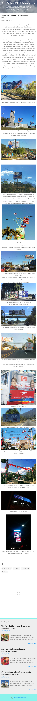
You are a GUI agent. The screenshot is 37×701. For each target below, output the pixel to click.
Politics (4, 572)
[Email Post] (2, 565)
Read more (32, 643)
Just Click (16, 568)
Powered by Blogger (19, 697)
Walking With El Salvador (18, 3)
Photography (25, 568)
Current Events (6, 568)
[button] (34, 16)
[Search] (34, 3)
